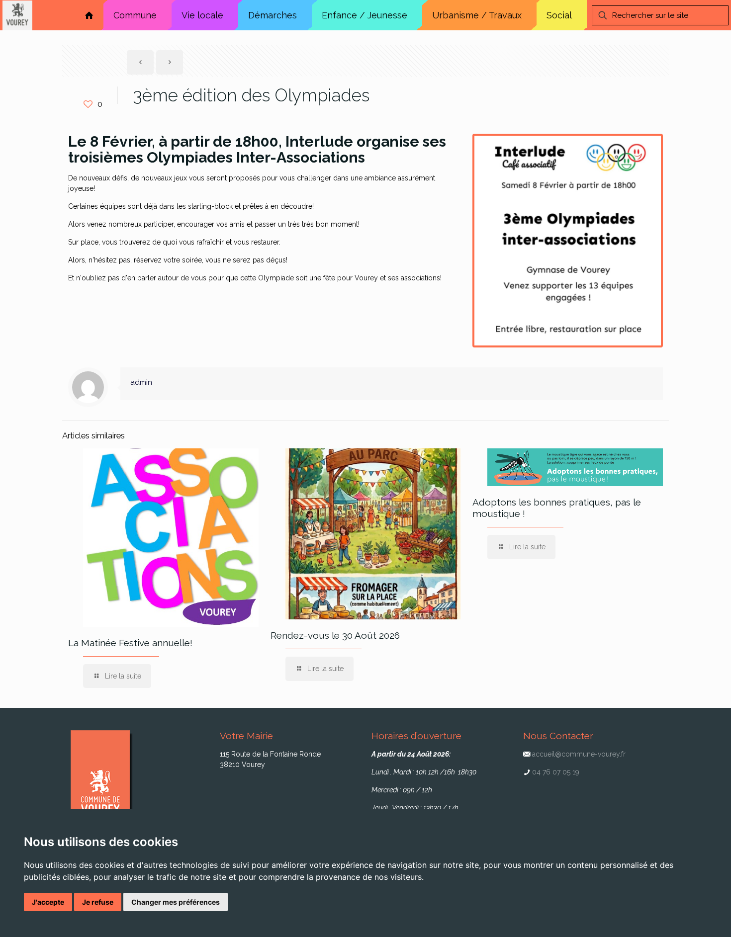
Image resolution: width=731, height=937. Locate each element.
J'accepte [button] (48, 902)
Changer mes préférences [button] (175, 902)
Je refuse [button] (97, 902)
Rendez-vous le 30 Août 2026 (335, 635)
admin (141, 382)
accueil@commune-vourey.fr (579, 754)
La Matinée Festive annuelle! (130, 642)
